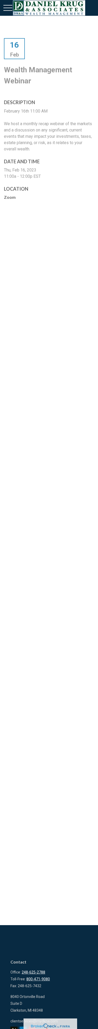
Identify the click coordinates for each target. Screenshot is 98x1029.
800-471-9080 (38, 979)
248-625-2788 (33, 972)
